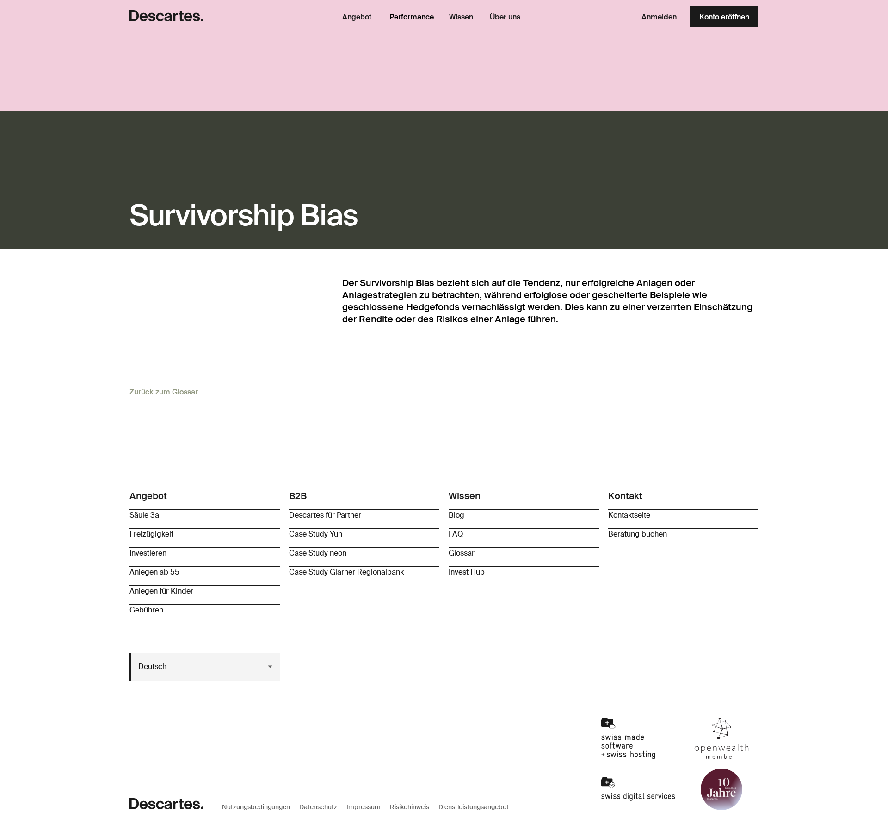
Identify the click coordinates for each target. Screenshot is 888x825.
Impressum (363, 807)
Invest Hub (467, 572)
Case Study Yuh (315, 534)
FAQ (456, 534)
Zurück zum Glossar (164, 392)
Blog (456, 515)
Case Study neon (317, 553)
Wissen (461, 17)
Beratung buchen (637, 534)
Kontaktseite (629, 515)
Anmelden (659, 17)
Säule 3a (144, 515)
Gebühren (146, 610)
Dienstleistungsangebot (473, 807)
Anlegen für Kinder (161, 591)
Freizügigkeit (151, 534)
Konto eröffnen (724, 17)
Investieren (148, 553)
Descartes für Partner (325, 515)
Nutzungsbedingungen (256, 807)
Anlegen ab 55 (154, 572)
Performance (411, 17)
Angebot (356, 17)
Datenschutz (318, 807)
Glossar (462, 553)
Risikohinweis (409, 807)
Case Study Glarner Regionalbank (346, 572)
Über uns (505, 17)
